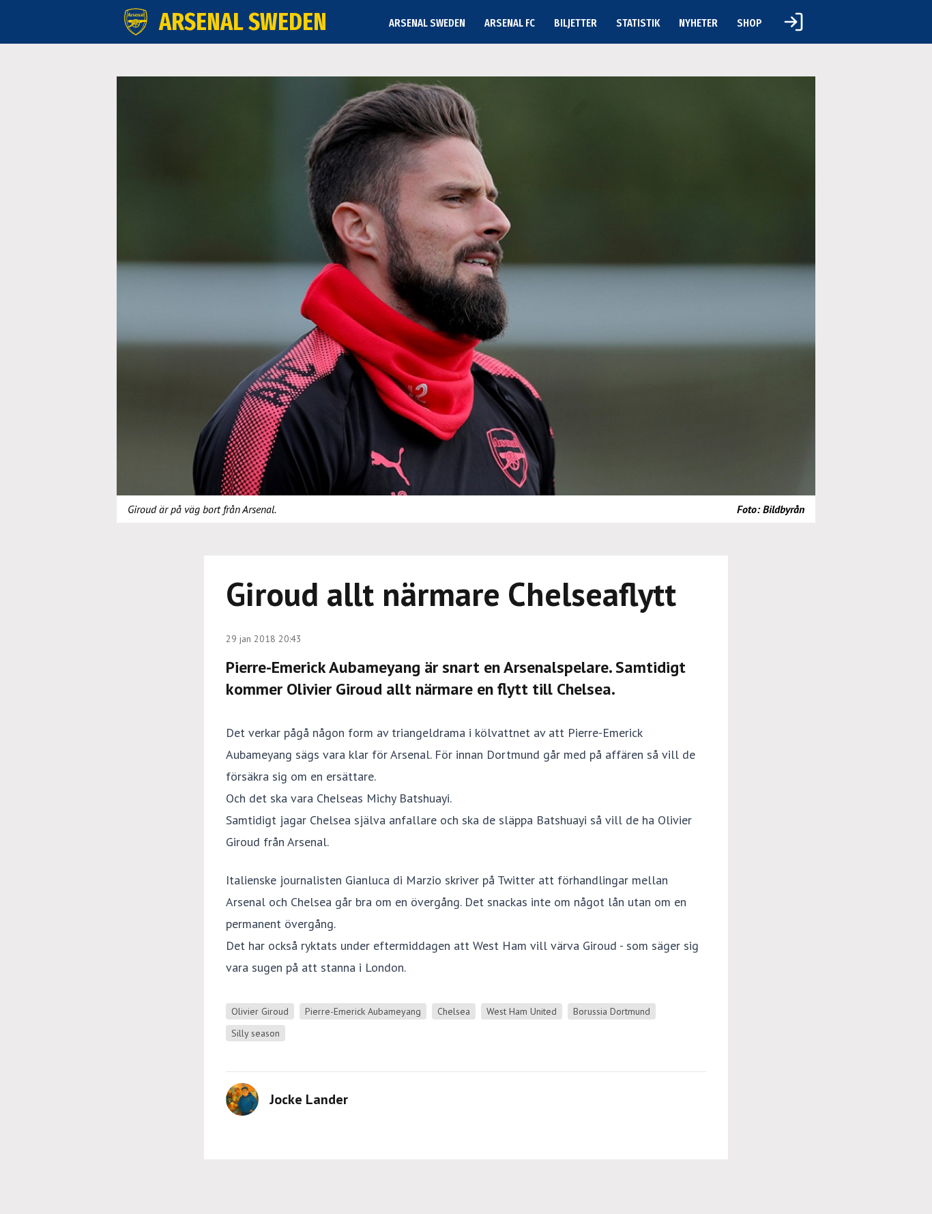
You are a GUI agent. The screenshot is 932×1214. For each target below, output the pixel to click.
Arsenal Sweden (427, 22)
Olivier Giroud (260, 1011)
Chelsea (453, 1011)
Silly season (255, 1033)
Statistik (638, 22)
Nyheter (698, 22)
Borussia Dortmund (611, 1011)
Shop (749, 22)
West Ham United (521, 1011)
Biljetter (575, 22)
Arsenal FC (509, 22)
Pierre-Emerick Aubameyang (363, 1011)
